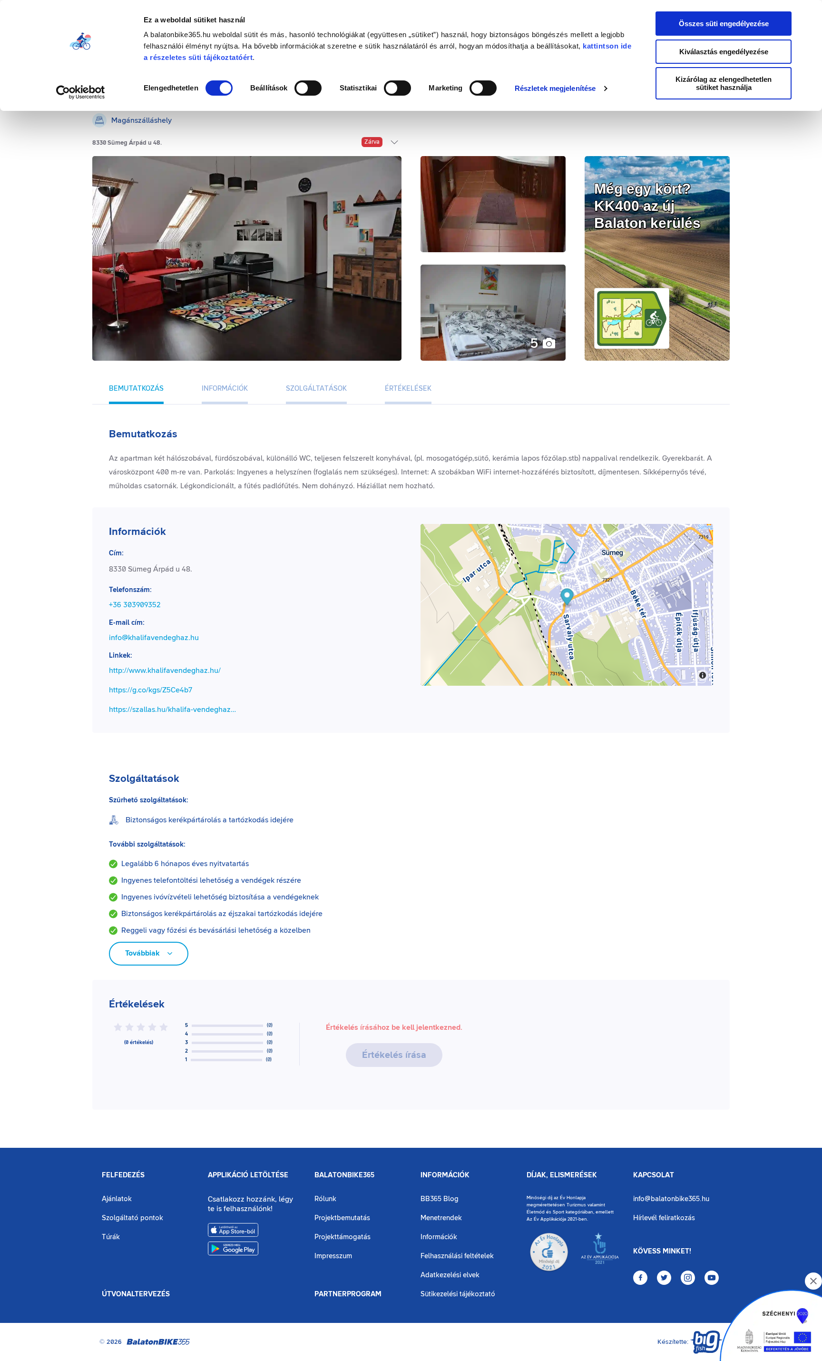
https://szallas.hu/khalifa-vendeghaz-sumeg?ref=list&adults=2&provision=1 (172, 709)
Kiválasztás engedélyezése (723, 52)
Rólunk (325, 1198)
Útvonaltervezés (136, 1294)
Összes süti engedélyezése (724, 24)
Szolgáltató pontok (132, 1218)
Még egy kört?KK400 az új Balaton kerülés (647, 206)
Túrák (111, 1237)
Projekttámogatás (342, 1237)
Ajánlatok (117, 1198)
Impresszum (333, 1256)
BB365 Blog (440, 1198)
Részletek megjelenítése (555, 88)
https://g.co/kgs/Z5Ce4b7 (150, 690)
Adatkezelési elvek (450, 1275)
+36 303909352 (135, 605)
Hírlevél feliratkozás (664, 1218)
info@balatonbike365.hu (671, 1198)
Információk (445, 1175)
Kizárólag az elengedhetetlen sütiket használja (723, 83)
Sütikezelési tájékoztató (458, 1294)
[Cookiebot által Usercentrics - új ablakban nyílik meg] (80, 92)
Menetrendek (441, 1218)
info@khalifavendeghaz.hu (154, 637)
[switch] (308, 88)
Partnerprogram (348, 1294)
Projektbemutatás (342, 1218)
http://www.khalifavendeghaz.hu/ (165, 670)
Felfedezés (123, 1175)
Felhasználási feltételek (457, 1256)
